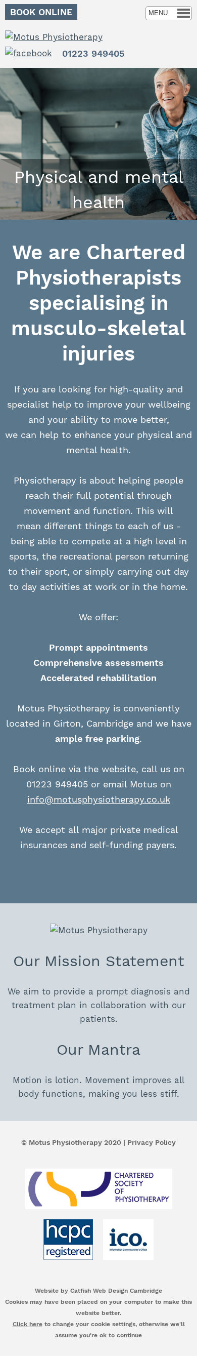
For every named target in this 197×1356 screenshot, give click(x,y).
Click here (27, 1324)
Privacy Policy (151, 1142)
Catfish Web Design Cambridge (116, 1290)
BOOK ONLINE (41, 12)
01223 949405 (93, 53)
